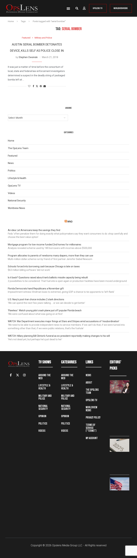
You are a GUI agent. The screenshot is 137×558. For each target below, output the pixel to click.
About (89, 382)
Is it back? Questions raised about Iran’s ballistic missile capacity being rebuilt (48, 277)
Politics (11, 170)
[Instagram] (24, 375)
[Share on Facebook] (33, 86)
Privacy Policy (93, 417)
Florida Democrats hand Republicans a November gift (36, 288)
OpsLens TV (14, 185)
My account (92, 438)
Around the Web (44, 377)
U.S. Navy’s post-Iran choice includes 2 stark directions (36, 299)
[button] (68, 8)
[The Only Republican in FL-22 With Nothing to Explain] (119, 386)
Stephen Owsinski (28, 57)
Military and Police (45, 397)
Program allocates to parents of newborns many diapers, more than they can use (50, 255)
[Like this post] (29, 86)
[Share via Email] (44, 86)
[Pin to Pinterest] (41, 86)
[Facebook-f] (11, 375)
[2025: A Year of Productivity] (119, 445)
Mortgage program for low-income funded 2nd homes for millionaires (44, 244)
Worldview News (16, 208)
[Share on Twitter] (37, 86)
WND (70, 221)
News (11, 163)
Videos (11, 193)
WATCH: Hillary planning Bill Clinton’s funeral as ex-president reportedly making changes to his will (59, 336)
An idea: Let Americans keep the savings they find (34, 230)
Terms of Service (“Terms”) (91, 428)
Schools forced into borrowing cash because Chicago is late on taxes (44, 266)
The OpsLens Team (18, 148)
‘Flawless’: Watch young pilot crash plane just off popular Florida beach (45, 310)
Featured (12, 155)
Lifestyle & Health (17, 178)
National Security (17, 200)
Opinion (42, 416)
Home (11, 21)
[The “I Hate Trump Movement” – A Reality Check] (119, 483)
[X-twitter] (18, 375)
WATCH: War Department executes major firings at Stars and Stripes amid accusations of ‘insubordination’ (63, 321)
